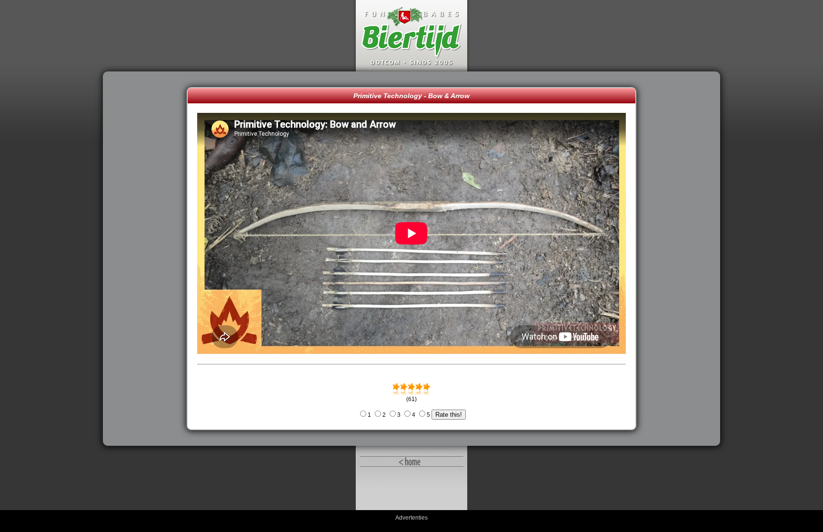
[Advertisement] (147, 259)
